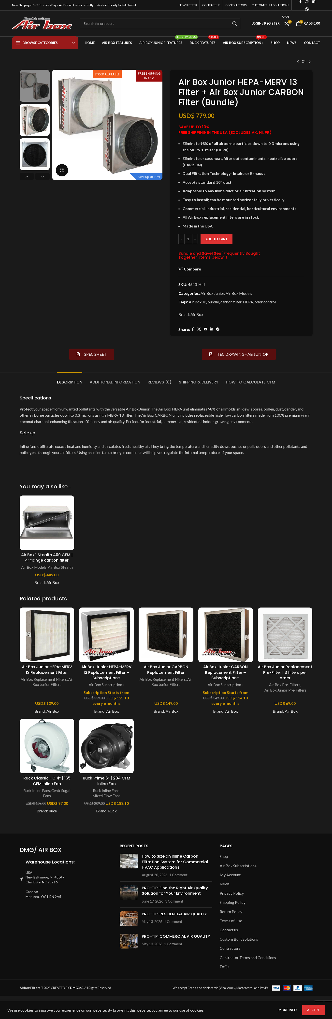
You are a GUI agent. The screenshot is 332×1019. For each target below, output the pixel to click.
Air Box (196, 314)
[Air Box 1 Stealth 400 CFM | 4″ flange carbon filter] (47, 522)
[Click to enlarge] (62, 170)
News (225, 883)
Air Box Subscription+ (106, 684)
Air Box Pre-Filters (284, 684)
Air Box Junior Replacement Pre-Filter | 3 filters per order (285, 672)
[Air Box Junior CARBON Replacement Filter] (166, 635)
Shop (224, 856)
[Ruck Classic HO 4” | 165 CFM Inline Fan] (47, 746)
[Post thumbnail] (129, 866)
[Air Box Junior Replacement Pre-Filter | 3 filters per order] (285, 635)
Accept (313, 1010)
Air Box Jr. (197, 301)
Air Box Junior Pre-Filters (285, 690)
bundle (213, 301)
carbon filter (230, 301)
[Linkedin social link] (212, 329)
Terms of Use (231, 920)
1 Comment (178, 875)
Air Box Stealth (60, 567)
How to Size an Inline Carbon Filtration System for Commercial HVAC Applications (175, 861)
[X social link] (199, 329)
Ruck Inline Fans (36, 790)
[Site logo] (42, 23)
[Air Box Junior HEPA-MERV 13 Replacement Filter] (47, 635)
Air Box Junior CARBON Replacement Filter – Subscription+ (225, 672)
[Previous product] (298, 62)
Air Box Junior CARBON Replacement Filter (166, 669)
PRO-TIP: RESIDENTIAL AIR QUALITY (174, 914)
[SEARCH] (234, 23)
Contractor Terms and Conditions (248, 957)
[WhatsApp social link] (307, 9)
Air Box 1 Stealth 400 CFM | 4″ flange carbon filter (47, 557)
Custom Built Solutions (239, 939)
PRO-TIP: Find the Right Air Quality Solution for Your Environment (175, 890)
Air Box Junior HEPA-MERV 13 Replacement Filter (47, 669)
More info (287, 1010)
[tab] (69, 379)
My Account (230, 874)
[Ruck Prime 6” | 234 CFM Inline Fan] (106, 746)
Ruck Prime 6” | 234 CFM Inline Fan (106, 780)
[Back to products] (304, 62)
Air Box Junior (212, 293)
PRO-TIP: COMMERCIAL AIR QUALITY (176, 936)
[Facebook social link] (193, 329)
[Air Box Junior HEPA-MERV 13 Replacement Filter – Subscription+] (106, 635)
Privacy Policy (232, 893)
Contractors (230, 948)
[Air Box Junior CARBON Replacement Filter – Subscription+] (225, 635)
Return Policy (231, 911)
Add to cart (216, 239)
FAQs (224, 966)
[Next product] (310, 62)
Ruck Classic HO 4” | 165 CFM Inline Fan (47, 780)
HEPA (248, 301)
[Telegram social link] (218, 329)
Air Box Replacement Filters (44, 679)
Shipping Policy (232, 902)
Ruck (53, 810)
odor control (265, 301)
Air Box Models (239, 293)
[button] (27, 176)
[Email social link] (205, 329)
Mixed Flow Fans (106, 795)
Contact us (229, 929)
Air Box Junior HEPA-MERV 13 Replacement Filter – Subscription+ (106, 672)
